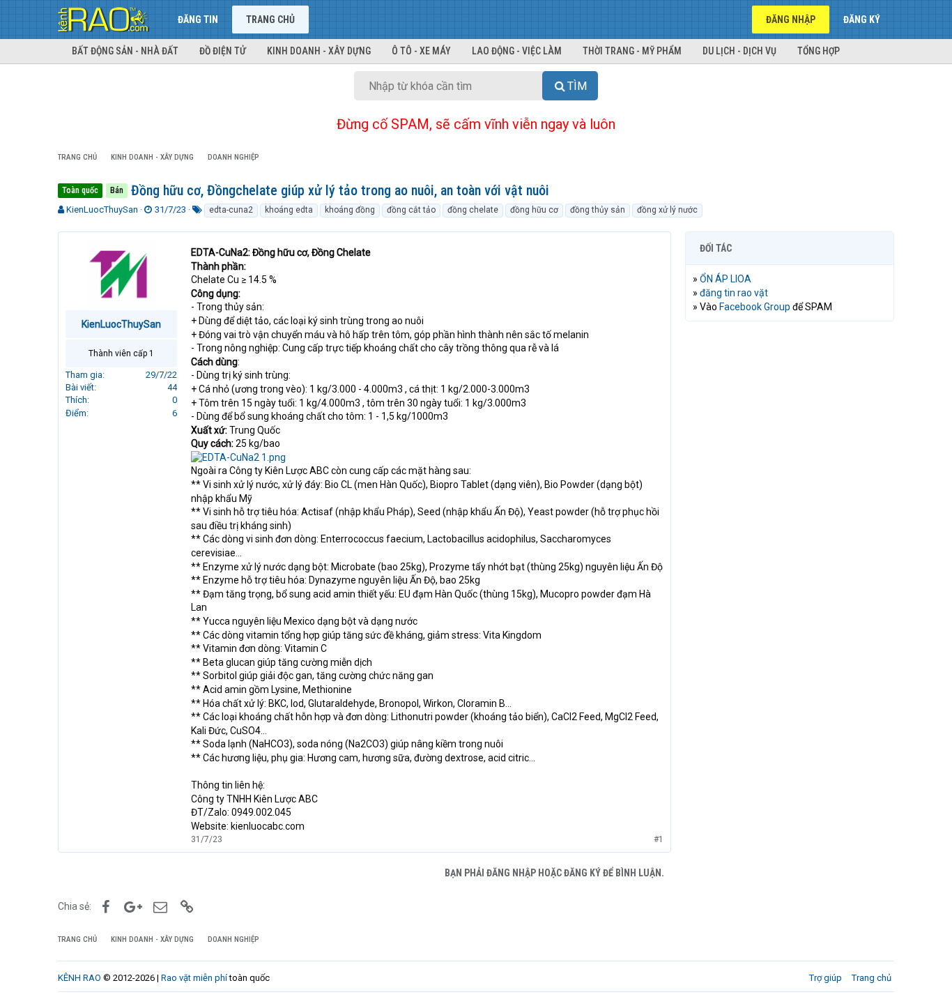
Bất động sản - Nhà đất (125, 50)
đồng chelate (472, 210)
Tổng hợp (818, 50)
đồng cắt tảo (411, 210)
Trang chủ (270, 19)
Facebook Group (754, 306)
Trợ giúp (825, 978)
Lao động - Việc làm (517, 50)
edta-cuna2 (231, 210)
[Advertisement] (789, 544)
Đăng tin (198, 19)
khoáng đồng (350, 210)
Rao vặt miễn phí (194, 978)
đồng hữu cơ (534, 210)
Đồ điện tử (222, 50)
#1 (658, 839)
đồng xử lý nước (667, 210)
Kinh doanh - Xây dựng (319, 50)
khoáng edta (289, 210)
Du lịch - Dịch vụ (739, 50)
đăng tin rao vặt (734, 292)
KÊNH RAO (79, 978)
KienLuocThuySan (102, 209)
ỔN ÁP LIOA (725, 278)
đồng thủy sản (597, 210)
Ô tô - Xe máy (421, 50)
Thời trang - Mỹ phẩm (632, 50)
